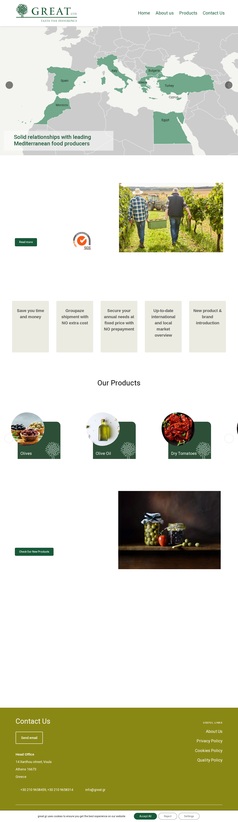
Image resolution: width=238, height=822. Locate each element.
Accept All (145, 816)
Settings (189, 816)
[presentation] (9, 438)
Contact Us (33, 721)
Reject (167, 816)
